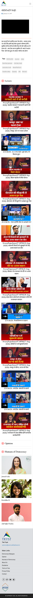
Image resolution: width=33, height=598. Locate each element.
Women (24, 71)
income (17, 59)
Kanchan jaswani (7, 63)
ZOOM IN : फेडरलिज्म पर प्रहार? (16, 320)
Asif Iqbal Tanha (7, 523)
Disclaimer (5, 565)
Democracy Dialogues (8, 554)
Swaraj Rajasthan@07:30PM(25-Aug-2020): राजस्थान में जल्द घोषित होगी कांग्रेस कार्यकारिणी (16, 432)
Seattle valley (6, 71)
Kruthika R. (6, 500)
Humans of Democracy (15, 451)
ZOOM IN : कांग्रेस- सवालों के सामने (16, 388)
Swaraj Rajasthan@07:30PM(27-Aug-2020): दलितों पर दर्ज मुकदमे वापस (16, 342)
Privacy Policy (6, 571)
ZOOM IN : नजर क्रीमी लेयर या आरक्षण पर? (16, 222)
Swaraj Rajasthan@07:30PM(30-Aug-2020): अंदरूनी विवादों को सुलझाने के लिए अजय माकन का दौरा (16, 245)
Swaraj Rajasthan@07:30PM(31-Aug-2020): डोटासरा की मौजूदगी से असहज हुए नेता (16, 199)
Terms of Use (6, 568)
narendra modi (6, 67)
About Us (4, 562)
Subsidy (14, 71)
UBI (19, 71)
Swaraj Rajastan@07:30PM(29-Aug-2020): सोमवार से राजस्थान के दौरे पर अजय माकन (16, 271)
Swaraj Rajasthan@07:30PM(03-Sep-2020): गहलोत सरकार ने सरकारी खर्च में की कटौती (16, 105)
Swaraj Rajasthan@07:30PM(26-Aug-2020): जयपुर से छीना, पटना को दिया (16, 366)
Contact (4, 574)
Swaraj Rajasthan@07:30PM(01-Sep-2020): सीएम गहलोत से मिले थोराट (16, 176)
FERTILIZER (10, 59)
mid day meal (18, 63)
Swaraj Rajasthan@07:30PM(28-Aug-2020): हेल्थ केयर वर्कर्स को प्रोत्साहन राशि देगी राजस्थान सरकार (16, 297)
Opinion (9, 443)
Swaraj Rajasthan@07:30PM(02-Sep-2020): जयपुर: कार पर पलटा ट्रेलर (16, 129)
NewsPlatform (17, 67)
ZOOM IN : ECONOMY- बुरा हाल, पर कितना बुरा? (16, 153)
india (22, 59)
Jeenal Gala (6, 476)
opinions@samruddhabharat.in (11, 545)
